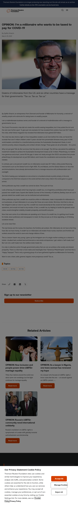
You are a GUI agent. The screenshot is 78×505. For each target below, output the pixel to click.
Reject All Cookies (59, 492)
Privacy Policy (15, 501)
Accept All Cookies (59, 478)
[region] (39, 485)
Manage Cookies (59, 485)
